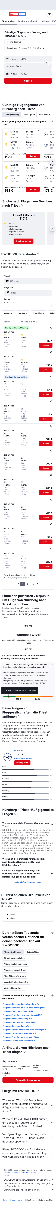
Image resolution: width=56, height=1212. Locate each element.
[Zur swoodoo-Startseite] (17, 14)
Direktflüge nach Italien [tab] (14, 958)
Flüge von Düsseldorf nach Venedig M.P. (21, 1004)
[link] (23, 241)
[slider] (52, 305)
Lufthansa (18, 750)
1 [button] (22, 584)
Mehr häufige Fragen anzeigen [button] (28, 882)
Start (5, 1200)
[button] (4, 14)
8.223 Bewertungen (23, 758)
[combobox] (30, 281)
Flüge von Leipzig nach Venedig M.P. (19, 1040)
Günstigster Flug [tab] (11, 115)
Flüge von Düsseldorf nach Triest (17, 1026)
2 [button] (28, 584)
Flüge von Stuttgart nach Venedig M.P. (20, 1033)
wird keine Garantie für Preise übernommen (19, 1172)
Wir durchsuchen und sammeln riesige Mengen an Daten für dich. (27, 1184)
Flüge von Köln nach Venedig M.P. (18, 1018)
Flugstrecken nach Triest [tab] (15, 970)
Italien (20, 1200)
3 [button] (33, 584)
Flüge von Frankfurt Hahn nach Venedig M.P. (22, 1015)
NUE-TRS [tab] (28, 626)
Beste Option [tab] (29, 115)
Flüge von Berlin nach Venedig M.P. (18, 1011)
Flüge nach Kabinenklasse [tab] (15, 964)
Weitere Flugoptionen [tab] (13, 988)
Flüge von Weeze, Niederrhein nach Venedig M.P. (24, 1029)
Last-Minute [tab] (44, 115)
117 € (19, 35)
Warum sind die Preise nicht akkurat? (22, 1189)
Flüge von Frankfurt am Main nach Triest (21, 1037)
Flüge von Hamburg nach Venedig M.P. (20, 1022)
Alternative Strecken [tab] (13, 952)
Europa (12, 1200)
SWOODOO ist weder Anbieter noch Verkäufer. (27, 1179)
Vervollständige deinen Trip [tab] (16, 982)
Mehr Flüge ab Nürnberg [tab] (15, 976)
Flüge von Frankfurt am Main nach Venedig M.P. (24, 1007)
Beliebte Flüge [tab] (33, 952)
